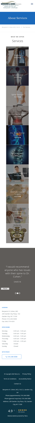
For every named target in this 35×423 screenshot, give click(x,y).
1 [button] (15, 293)
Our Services (26, 27)
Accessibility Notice (25, 379)
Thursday (14, 339)
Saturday (10, 344)
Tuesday (14, 333)
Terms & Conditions (10, 379)
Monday (14, 331)
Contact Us (17, 384)
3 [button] (19, 293)
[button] (32, 4)
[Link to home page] (14, 6)
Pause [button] (5, 289)
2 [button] (17, 293)
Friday (14, 341)
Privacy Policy (26, 374)
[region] (17, 272)
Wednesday (14, 336)
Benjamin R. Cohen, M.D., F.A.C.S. (11, 27)
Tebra (26, 416)
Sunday (10, 346)
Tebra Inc (17, 374)
